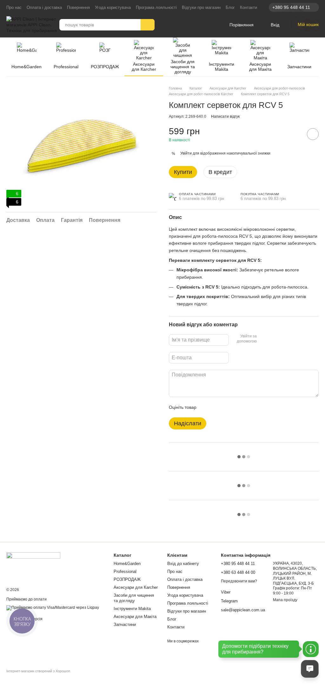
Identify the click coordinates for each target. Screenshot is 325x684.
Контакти (248, 7)
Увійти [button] (186, 153)
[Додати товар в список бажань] (313, 134)
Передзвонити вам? (239, 581)
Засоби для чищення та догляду (182, 66)
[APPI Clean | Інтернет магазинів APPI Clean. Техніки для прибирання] (33, 565)
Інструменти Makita (221, 67)
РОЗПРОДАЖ (105, 66)
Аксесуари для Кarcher (144, 67)
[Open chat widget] (310, 669)
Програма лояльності (156, 7)
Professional (66, 66)
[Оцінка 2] (217, 407)
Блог (230, 7)
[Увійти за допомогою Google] (274, 339)
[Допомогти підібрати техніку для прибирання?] (311, 649)
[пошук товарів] (148, 24)
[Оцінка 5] (247, 407)
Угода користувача (113, 7)
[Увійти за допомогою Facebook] (264, 339)
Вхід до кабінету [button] (183, 563)
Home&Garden (26, 66)
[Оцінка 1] (207, 407)
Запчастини (299, 66)
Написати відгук (225, 116)
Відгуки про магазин (201, 7)
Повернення (78, 7)
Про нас (14, 7)
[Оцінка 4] (237, 407)
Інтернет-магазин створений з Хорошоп (38, 671)
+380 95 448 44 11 (291, 7)
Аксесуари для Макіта (260, 67)
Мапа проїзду (285, 600)
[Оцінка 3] (227, 407)
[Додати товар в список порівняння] (295, 134)
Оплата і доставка (44, 7)
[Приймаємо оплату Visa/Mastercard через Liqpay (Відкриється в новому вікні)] (52, 607)
